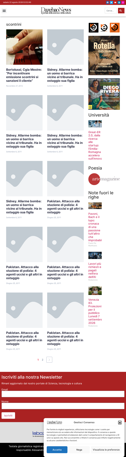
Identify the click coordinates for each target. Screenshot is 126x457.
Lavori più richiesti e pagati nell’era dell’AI (94, 270)
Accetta (57, 449)
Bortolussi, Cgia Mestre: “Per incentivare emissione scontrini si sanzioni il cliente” (24, 75)
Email (5, 389)
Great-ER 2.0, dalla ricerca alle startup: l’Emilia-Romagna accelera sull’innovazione (98, 145)
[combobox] (111, 10)
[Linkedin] (119, 2)
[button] (119, 422)
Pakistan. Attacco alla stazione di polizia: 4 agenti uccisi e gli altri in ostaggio (65, 206)
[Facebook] (107, 2)
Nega (79, 449)
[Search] (121, 10)
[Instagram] (122, 2)
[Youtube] (115, 2)
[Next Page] (49, 360)
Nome (5, 401)
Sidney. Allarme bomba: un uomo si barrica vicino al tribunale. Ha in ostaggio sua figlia (65, 75)
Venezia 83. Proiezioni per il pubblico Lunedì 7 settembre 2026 (95, 311)
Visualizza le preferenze (106, 449)
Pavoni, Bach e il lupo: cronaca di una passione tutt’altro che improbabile (96, 227)
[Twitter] (111, 2)
